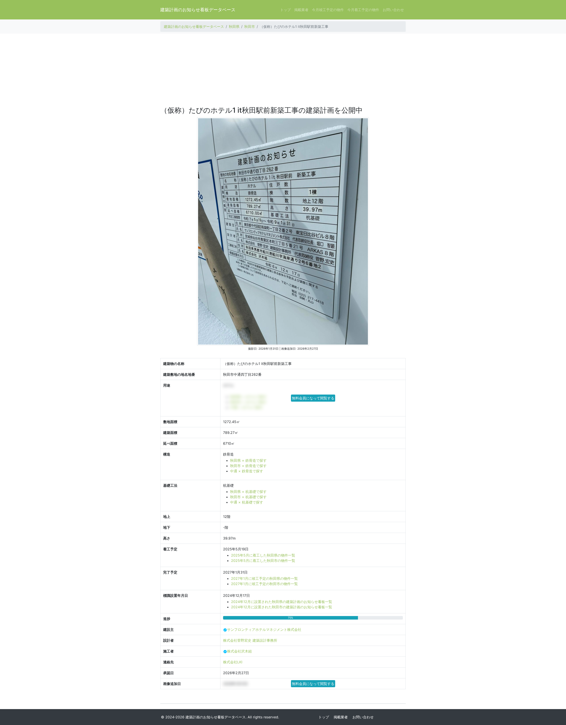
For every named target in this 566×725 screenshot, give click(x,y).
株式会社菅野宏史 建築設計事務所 (250, 640)
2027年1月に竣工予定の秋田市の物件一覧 (264, 584)
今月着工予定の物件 (363, 10)
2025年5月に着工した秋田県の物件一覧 (263, 555)
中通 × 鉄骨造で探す (246, 471)
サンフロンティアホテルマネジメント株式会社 (264, 629)
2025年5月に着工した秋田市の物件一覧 (263, 560)
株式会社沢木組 (239, 651)
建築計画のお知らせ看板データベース (197, 9)
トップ (285, 10)
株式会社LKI (232, 662)
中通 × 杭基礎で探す (246, 502)
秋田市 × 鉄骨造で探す (248, 466)
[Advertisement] (283, 70)
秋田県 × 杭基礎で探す (248, 491)
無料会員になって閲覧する (313, 398)
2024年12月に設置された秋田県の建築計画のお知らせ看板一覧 (281, 601)
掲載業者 (301, 10)
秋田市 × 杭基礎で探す (248, 497)
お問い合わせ (393, 10)
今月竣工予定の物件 (328, 10)
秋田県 (234, 26)
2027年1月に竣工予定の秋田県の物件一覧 (264, 578)
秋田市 (249, 26)
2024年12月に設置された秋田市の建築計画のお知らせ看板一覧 (281, 607)
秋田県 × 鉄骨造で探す (248, 460)
